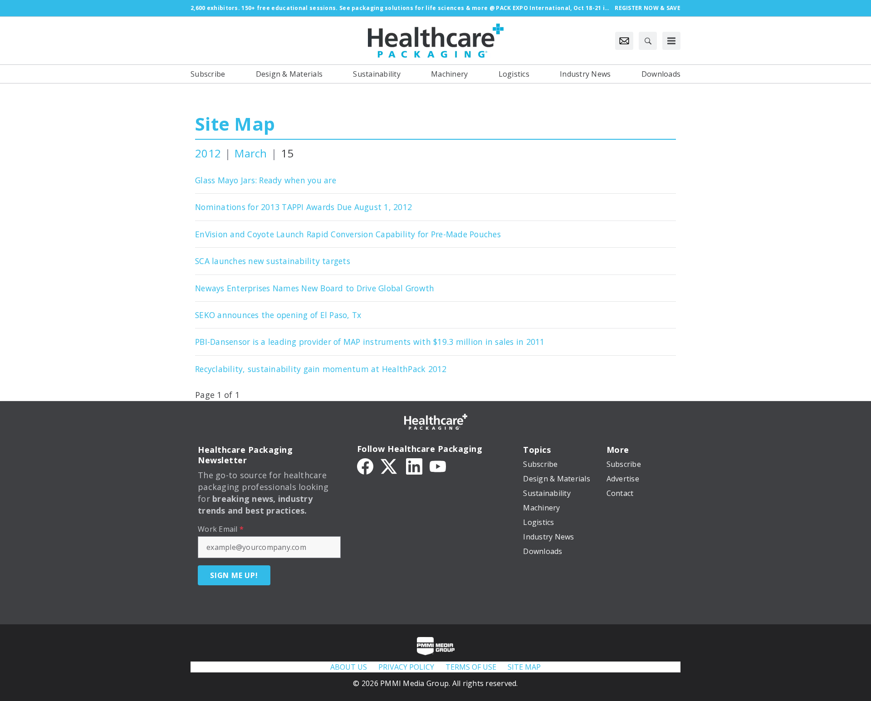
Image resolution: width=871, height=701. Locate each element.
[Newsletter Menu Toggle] (624, 41)
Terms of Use (470, 667)
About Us (348, 667)
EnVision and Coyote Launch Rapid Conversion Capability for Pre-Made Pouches (348, 234)
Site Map (235, 123)
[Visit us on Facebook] (365, 466)
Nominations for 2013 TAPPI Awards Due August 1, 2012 (303, 206)
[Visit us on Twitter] (390, 466)
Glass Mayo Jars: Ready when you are (265, 180)
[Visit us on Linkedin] (414, 466)
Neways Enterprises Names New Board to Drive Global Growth (314, 288)
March (251, 153)
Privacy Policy (406, 667)
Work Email (221, 529)
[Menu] (671, 41)
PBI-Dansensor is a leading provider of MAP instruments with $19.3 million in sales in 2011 (370, 341)
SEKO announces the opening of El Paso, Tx (278, 314)
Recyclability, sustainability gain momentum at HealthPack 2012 (321, 368)
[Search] (648, 41)
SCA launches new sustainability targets (272, 260)
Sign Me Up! (234, 575)
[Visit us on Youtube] (438, 466)
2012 (208, 153)
